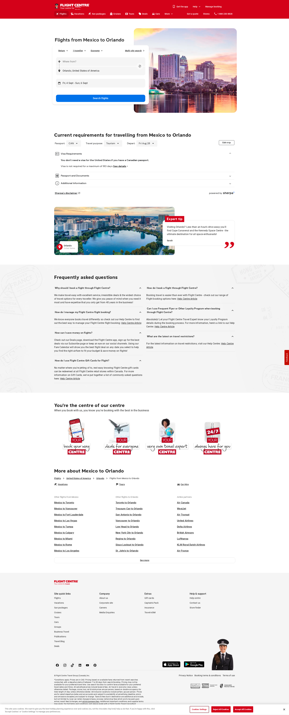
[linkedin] (80, 665)
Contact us (195, 603)
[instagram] (65, 665)
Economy (95, 50)
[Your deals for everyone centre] (121, 437)
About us (103, 598)
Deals (145, 14)
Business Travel (61, 632)
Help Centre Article (131, 323)
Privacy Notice (186, 675)
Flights (63, 14)
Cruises (117, 14)
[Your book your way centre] (76, 437)
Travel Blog (59, 641)
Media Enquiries (107, 612)
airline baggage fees (90, 701)
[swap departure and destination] (140, 66)
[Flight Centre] (66, 582)
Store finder (195, 607)
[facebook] (57, 665)
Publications (60, 636)
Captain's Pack (151, 603)
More (167, 14)
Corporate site (106, 603)
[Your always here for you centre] (212, 437)
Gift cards (149, 598)
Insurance (149, 607)
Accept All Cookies (243, 709)
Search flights (100, 98)
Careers (103, 607)
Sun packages (99, 14)
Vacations (79, 14)
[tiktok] (72, 665)
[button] (144, 560)
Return (61, 50)
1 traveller (78, 50)
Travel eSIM (149, 612)
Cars (157, 14)
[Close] (284, 709)
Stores (206, 14)
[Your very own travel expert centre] (167, 437)
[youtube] (87, 665)
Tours (131, 14)
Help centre (195, 598)
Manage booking (213, 6)
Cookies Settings (199, 709)
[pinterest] (95, 665)
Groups (57, 627)
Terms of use (229, 675)
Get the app (182, 6)
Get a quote (192, 14)
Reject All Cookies (221, 709)
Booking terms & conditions (207, 675)
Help (195, 6)
